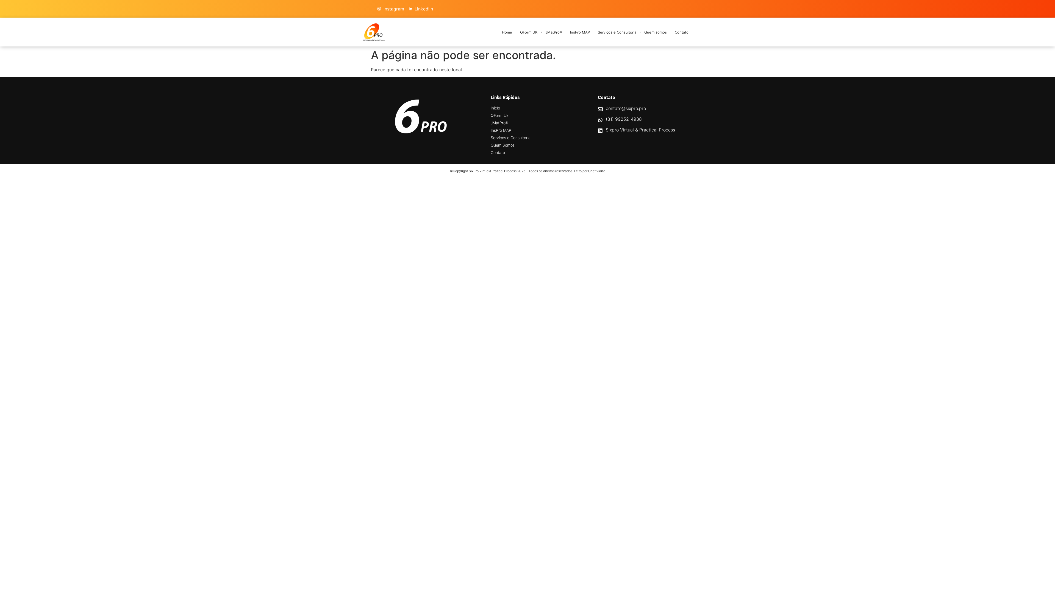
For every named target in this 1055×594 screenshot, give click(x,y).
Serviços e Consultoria (617, 32)
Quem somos (655, 32)
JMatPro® (553, 32)
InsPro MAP (580, 32)
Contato (681, 32)
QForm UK (528, 32)
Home (507, 32)
